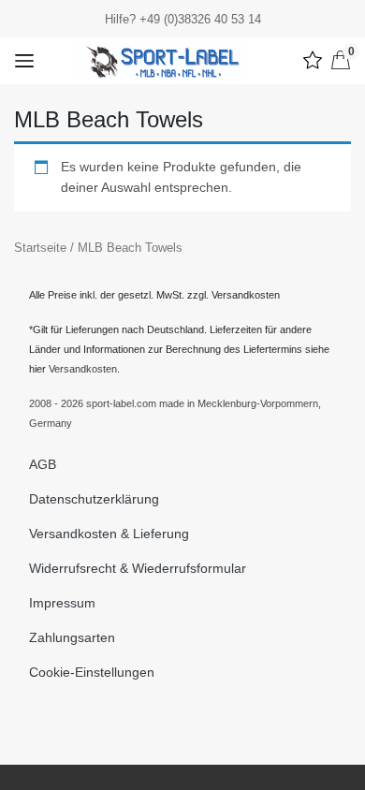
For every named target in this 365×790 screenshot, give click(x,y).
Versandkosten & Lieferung (109, 533)
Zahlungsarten (72, 637)
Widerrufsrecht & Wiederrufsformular (137, 568)
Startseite (40, 248)
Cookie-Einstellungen (91, 672)
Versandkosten (83, 368)
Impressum (62, 602)
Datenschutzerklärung (94, 498)
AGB (42, 464)
